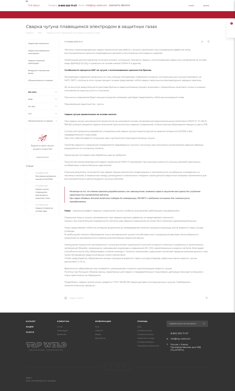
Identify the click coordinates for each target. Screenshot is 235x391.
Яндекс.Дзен (128, 367)
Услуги (30, 332)
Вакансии (61, 334)
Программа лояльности (148, 346)
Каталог (31, 321)
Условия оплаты (144, 330)
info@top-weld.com (96, 5)
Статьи (29, 166)
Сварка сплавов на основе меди (44, 209)
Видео (98, 334)
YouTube (121, 367)
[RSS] (202, 41)
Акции (30, 327)
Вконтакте (107, 367)
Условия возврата (145, 342)
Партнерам (62, 330)
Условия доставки (145, 334)
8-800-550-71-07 (67, 5)
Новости (99, 330)
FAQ (139, 327)
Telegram (114, 367)
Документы (100, 338)
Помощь (142, 321)
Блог (97, 327)
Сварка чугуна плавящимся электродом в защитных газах (42, 193)
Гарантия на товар (145, 338)
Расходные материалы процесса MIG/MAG (45, 177)
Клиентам (63, 321)
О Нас (60, 327)
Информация (103, 321)
